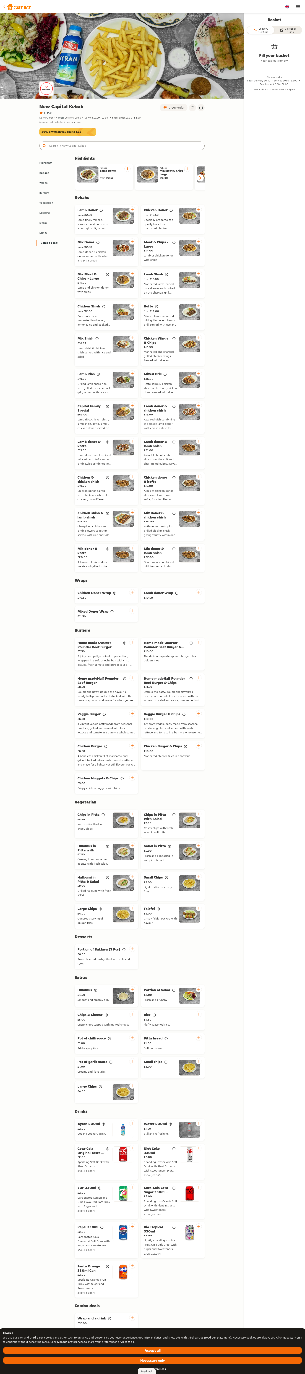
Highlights (45, 163)
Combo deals (49, 243)
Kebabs (44, 173)
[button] (17, 6)
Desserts (44, 213)
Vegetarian (46, 203)
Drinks (43, 233)
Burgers (44, 193)
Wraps (43, 183)
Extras (43, 223)
